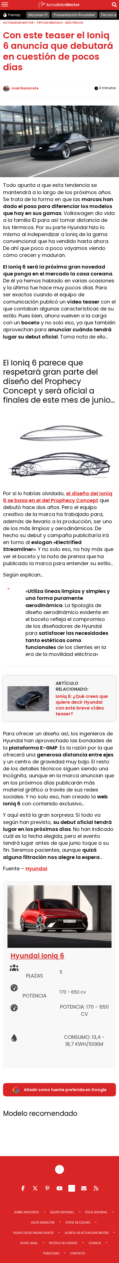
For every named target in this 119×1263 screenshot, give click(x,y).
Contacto (77, 1253)
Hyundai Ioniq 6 (37, 955)
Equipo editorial (62, 1212)
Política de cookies (63, 1243)
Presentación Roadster (74, 14)
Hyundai (36, 868)
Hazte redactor (43, 1223)
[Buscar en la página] (114, 5)
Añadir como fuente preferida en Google (65, 1089)
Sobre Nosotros (26, 1212)
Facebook (23, 1188)
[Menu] (4, 5)
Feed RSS (96, 1188)
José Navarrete (24, 88)
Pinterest (47, 1188)
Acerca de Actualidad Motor (86, 1233)
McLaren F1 (38, 14)
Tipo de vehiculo (50, 23)
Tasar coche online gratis (33, 1233)
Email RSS (84, 1188)
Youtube (59, 1188)
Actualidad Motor (18, 23)
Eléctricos (74, 23)
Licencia (95, 1243)
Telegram (71, 1188)
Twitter (35, 1188)
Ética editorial (96, 1212)
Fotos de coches (78, 1223)
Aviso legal (29, 1243)
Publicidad (51, 1253)
